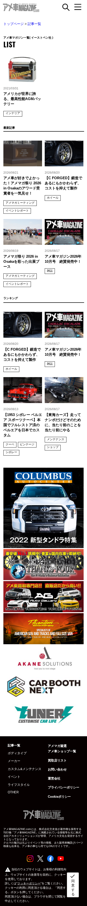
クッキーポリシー (29, 883)
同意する (72, 884)
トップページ (13, 24)
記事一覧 (34, 24)
